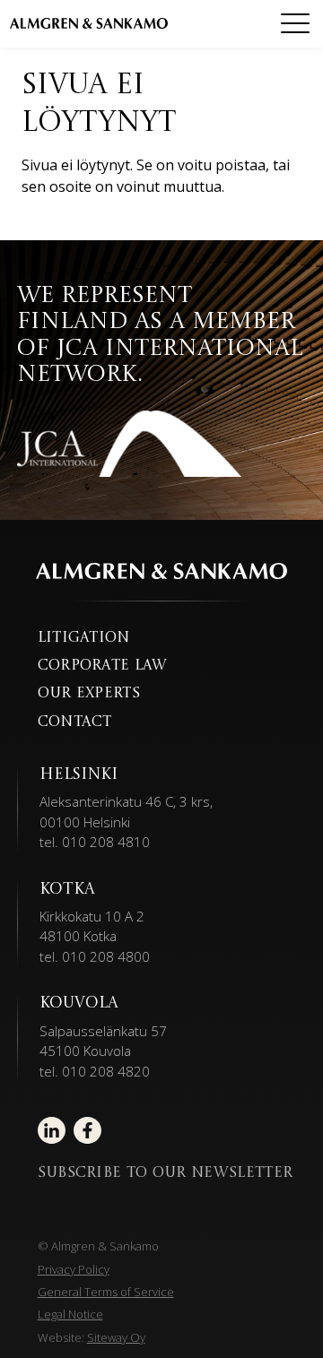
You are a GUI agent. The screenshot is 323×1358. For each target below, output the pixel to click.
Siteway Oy (116, 1337)
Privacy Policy (73, 1269)
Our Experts (89, 694)
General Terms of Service (106, 1292)
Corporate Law (103, 666)
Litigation (84, 638)
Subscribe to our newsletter (165, 1173)
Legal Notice (70, 1314)
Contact (75, 722)
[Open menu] (295, 23)
